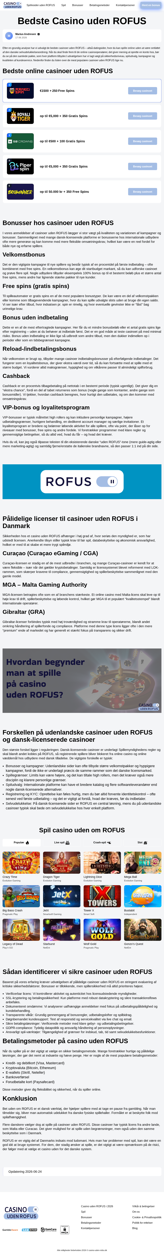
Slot (140, 842)
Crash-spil (99, 842)
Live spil (59, 842)
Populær (19, 842)
